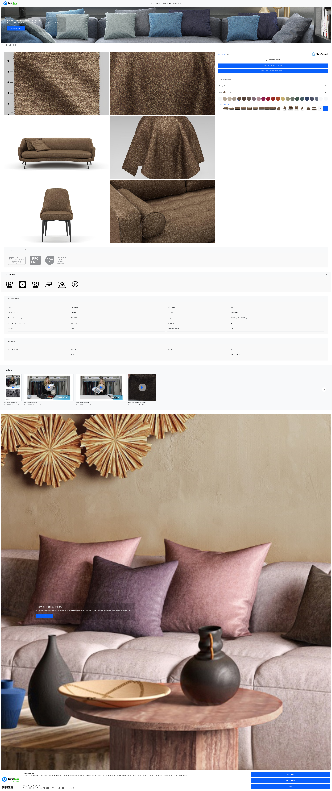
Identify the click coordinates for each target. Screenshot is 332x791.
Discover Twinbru (45, 616)
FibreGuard (158, 3)
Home (152, 3)
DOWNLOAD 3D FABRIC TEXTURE (273, 66)
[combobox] (276, 79)
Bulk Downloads (176, 3)
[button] (56, 83)
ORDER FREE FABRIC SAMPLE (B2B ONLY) (272, 71)
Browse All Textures (16, 28)
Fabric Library (167, 3)
